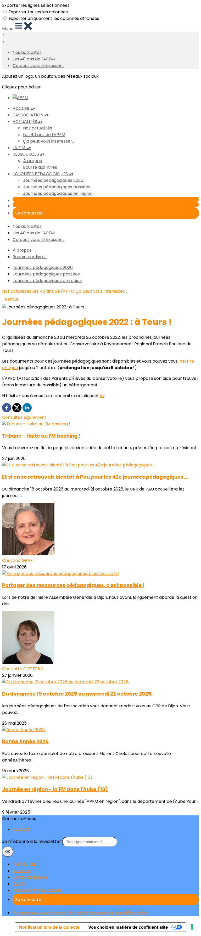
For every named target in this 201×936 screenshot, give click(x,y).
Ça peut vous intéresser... (38, 66)
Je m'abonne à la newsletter (32, 841)
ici (102, 396)
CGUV (19, 884)
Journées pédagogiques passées (56, 187)
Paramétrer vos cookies (37, 890)
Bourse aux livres (40, 167)
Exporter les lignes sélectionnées (36, 5)
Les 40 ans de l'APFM (34, 59)
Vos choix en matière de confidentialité (128, 927)
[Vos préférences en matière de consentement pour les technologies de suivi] (192, 927)
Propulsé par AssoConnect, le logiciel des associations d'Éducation (80, 913)
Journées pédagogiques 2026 (53, 180)
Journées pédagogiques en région (58, 193)
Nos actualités (27, 52)
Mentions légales (30, 877)
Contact (21, 829)
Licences (21, 871)
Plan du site (24, 864)
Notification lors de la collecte (49, 927)
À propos (32, 161)
